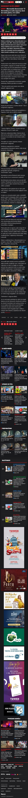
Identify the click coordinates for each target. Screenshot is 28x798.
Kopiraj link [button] (16, 34)
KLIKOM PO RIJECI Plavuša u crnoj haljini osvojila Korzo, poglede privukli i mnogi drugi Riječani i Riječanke (19, 468)
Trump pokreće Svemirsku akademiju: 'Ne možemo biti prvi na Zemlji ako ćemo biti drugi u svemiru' (21, 377)
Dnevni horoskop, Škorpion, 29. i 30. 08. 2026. (6, 453)
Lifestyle (21, 766)
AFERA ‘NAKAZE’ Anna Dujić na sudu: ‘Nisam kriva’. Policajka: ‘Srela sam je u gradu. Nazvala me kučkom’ (6, 755)
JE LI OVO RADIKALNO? (6, 729)
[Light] (16, 2)
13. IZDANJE (3, 394)
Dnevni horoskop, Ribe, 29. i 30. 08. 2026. (21, 452)
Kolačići (2, 778)
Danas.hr (7, 312)
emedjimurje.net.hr (4, 786)
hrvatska (16, 317)
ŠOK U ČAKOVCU (18, 394)
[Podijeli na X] (5, 34)
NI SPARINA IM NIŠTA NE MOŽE (19, 464)
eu (8, 317)
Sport (2, 766)
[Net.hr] (3, 774)
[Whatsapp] (10, 34)
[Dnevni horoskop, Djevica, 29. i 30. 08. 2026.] (7, 433)
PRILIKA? (16, 729)
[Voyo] (8, 774)
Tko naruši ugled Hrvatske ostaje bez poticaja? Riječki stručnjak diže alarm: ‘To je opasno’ (7, 733)
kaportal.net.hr (3, 788)
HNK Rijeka (16, 486)
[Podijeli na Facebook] (2, 34)
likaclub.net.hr (8, 791)
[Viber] (7, 34)
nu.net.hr (2, 791)
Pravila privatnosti (16, 778)
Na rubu (3, 768)
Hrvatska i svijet (18, 404)
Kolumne (9, 768)
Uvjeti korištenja (12, 781)
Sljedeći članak (26, 337)
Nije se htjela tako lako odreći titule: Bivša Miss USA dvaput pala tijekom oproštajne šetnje (7, 360)
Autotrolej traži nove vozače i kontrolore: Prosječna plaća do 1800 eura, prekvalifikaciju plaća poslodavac (20, 733)
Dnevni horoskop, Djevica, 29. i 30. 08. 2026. (7, 439)
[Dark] (21, 2)
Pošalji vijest (19, 781)
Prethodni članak (2, 337)
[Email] (13, 34)
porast (25, 317)
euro (11, 317)
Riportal (4, 15)
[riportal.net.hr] (3, 794)
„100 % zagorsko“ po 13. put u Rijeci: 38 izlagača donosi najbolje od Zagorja (7, 397)
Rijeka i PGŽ (4, 401)
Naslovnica (4, 764)
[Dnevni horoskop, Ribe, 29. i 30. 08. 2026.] (21, 446)
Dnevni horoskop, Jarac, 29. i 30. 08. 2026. (20, 439)
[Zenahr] (13, 774)
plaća (21, 317)
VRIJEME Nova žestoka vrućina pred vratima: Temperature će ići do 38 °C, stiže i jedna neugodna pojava (21, 419)
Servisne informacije (4, 781)
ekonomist (4, 317)
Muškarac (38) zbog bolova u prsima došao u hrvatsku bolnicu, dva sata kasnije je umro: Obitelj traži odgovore (21, 398)
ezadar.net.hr (10, 788)
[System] (18, 2)
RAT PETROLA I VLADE (19, 333)
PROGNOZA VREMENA (19, 415)
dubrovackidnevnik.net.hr (18, 788)
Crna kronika (9, 766)
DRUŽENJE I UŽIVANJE (5, 415)
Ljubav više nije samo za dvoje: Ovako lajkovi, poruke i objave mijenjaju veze (20, 360)
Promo (13, 768)
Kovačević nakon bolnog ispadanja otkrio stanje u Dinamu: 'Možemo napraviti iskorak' (7, 376)
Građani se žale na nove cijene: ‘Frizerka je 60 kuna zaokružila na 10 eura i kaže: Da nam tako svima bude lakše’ (8, 340)
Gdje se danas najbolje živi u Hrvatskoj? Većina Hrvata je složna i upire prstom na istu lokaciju (21, 753)
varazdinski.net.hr (12, 786)
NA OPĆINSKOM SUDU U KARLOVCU (6, 750)
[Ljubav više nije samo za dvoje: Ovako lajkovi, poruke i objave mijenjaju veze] (21, 354)
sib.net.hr (18, 786)
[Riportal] (5, 2)
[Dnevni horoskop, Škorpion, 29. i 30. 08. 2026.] (7, 446)
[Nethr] (19, 774)
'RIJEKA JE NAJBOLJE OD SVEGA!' (19, 477)
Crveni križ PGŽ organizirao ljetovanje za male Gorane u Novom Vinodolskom (7, 418)
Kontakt (24, 781)
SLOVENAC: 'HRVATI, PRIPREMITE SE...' (8, 334)
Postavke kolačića (8, 778)
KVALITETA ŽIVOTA (18, 749)
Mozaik (15, 766)
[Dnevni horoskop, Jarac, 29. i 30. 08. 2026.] (21, 433)
